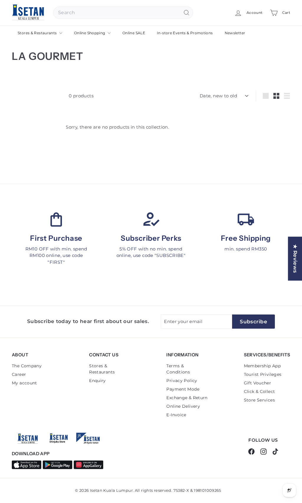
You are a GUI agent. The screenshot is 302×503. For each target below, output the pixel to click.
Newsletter (235, 33)
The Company (27, 365)
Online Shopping (90, 33)
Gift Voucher (257, 383)
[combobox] (123, 12)
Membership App (262, 365)
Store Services (259, 400)
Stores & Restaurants (38, 33)
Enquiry (97, 380)
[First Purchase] (56, 219)
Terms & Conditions (178, 369)
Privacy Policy (181, 380)
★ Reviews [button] (295, 258)
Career (19, 374)
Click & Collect (259, 391)
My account (24, 383)
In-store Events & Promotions (185, 33)
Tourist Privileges (263, 374)
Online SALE (133, 33)
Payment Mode (182, 389)
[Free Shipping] (245, 219)
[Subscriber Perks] (150, 219)
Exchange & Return (186, 397)
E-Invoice (176, 414)
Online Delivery (183, 406)
